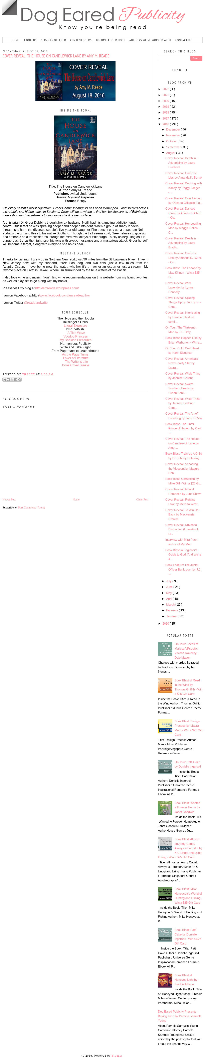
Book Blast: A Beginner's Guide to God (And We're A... (183, 554)
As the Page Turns (75, 354)
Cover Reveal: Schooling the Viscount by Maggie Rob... (182, 468)
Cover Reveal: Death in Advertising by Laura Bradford (180, 162)
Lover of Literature (76, 358)
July (169, 581)
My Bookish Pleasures (75, 340)
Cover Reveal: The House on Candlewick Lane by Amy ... (182, 443)
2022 (166, 89)
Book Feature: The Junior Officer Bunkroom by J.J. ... (183, 569)
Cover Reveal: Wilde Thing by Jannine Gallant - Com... (182, 403)
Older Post (142, 499)
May (169, 593)
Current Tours (81, 40)
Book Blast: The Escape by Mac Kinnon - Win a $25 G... (183, 272)
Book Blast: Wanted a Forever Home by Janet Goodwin (187, 807)
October (172, 141)
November (173, 135)
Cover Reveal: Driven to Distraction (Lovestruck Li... (182, 529)
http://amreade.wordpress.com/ (57, 288)
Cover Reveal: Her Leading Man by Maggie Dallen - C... (183, 228)
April (169, 598)
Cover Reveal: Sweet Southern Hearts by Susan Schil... (179, 388)
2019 (166, 106)
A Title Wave (76, 333)
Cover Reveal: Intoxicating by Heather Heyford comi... (182, 317)
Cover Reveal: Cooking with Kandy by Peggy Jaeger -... (183, 188)
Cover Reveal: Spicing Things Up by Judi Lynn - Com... (183, 302)
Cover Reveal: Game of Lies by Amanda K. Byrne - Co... (183, 257)
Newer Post (9, 499)
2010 (166, 623)
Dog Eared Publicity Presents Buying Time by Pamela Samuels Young (179, 1016)
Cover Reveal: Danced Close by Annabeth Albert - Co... (183, 213)
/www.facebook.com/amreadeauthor (64, 295)
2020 (166, 100)
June (169, 587)
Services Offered (53, 40)
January (172, 616)
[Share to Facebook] (16, 380)
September (173, 147)
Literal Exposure (75, 325)
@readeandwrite (36, 302)
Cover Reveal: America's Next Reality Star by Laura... (181, 363)
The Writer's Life (76, 361)
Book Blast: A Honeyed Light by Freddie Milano (186, 980)
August (171, 153)
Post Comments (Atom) (31, 507)
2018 (166, 112)
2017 (166, 118)
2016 (166, 124)
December (173, 129)
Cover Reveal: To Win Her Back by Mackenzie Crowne (182, 514)
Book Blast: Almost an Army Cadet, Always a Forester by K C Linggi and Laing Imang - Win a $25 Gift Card (180, 848)
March (170, 604)
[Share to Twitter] (12, 380)
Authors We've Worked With (150, 40)
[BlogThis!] (8, 380)
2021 (166, 95)
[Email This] (4, 380)
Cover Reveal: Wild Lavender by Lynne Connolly (179, 287)
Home (15, 40)
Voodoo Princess (75, 336)
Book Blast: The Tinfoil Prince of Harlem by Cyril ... (183, 428)
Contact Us (183, 40)
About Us (30, 40)
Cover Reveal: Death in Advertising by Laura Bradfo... (180, 243)
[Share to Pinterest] (20, 380)
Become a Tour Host (110, 40)
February (172, 610)
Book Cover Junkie (75, 365)
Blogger (117, 1055)
